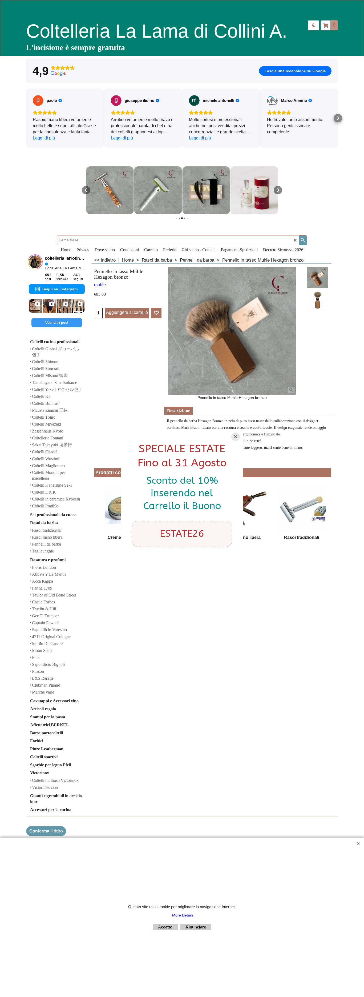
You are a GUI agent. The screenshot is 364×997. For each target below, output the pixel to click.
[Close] (235, 437)
